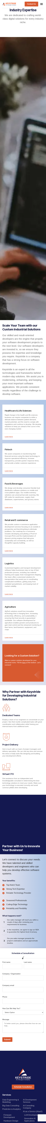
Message (5, 1019)
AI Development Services (29, 1101)
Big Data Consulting (10, 1106)
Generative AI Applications (30, 1119)
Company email (8, 985)
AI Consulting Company (28, 1107)
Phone (4, 997)
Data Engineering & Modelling (10, 1101)
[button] (41, 4)
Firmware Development (9, 1116)
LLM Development (32, 1115)
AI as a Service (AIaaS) (32, 1111)
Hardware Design (11, 1121)
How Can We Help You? (11, 1008)
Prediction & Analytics (11, 1109)
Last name (28, 962)
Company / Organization (11, 974)
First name (6, 962)
